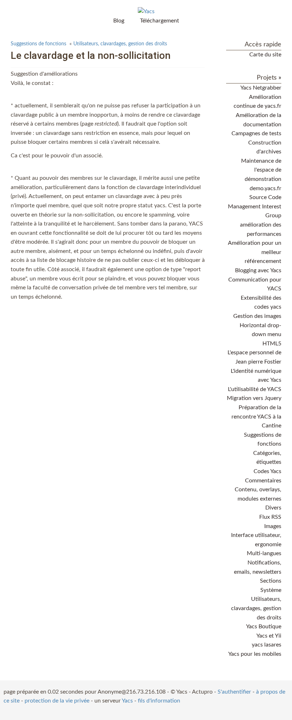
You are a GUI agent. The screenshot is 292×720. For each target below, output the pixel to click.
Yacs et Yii (268, 636)
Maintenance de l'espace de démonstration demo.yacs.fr (261, 174)
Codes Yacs (267, 471)
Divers (273, 508)
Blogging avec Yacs (258, 270)
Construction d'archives (264, 147)
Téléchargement (159, 21)
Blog (118, 21)
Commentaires (263, 480)
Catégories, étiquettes (267, 457)
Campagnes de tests (256, 133)
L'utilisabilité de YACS (254, 389)
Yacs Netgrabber (260, 88)
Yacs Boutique (263, 626)
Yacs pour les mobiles (254, 654)
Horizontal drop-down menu (260, 330)
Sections (270, 581)
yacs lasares (266, 645)
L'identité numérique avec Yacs (256, 375)
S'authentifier (234, 692)
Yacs (127, 701)
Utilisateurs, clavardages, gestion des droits (120, 43)
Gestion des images (257, 316)
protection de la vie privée (57, 701)
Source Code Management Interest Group (254, 206)
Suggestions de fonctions (38, 43)
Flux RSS (270, 517)
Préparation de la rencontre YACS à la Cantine (256, 417)
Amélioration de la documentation (258, 119)
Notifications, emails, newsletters (257, 567)
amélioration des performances (260, 229)
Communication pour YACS (254, 284)
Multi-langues (264, 553)
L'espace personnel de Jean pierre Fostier (254, 357)
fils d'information (159, 701)
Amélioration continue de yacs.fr (257, 101)
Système (270, 590)
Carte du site (265, 54)
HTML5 (271, 343)
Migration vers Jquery (254, 398)
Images (272, 526)
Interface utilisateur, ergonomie (256, 539)
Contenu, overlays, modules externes (258, 494)
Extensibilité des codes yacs (261, 302)
